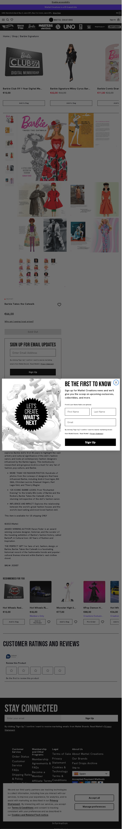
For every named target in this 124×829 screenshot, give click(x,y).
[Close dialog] (116, 382)
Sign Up (90, 442)
